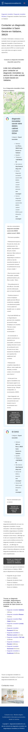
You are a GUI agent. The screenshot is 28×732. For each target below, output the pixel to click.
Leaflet (11, 113)
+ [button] (5, 94)
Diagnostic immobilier (7, 14)
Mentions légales (18, 714)
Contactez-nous (8, 714)
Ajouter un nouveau (14, 719)
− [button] (5, 96)
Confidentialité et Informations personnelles (13, 717)
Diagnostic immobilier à (15, 637)
